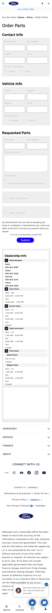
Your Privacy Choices (18, 505)
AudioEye (40, 505)
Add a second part (19, 198)
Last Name (32, 42)
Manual (32, 120)
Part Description (12, 152)
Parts (30, 17)
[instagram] (37, 473)
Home (21, 17)
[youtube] (44, 473)
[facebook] (29, 473)
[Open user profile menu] (43, 609)
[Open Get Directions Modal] (42, 3)
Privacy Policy (19, 499)
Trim (29, 103)
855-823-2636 (11, 286)
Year (7, 91)
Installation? (10, 176)
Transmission (11, 116)
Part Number (33, 140)
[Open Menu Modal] (3, 3)
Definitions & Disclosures (17, 493)
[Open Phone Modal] (48, 3)
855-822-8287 (12, 267)
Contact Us (19, 487)
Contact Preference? (14, 67)
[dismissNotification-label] (46, 584)
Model (7, 103)
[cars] (7, 473)
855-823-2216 (11, 280)
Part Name (9, 140)
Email (7, 54)
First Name (10, 42)
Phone (30, 54)
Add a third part (18, 213)
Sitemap (32, 487)
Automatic (14, 120)
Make (30, 91)
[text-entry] (32, 602)
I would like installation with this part (25, 183)
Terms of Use (41, 493)
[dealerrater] (14, 473)
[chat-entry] (44, 602)
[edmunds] (22, 473)
